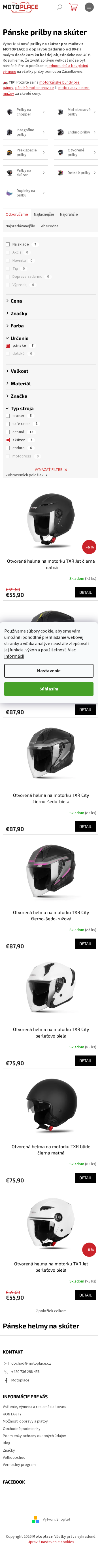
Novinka (22, 261)
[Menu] (89, 7)
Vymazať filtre (48, 470)
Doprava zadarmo (30, 276)
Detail (85, 592)
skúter (22, 440)
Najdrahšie (69, 214)
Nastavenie (49, 671)
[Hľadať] (59, 7)
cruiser (22, 416)
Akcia (20, 252)
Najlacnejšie (44, 214)
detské (22, 353)
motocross (25, 456)
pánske (22, 346)
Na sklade (24, 244)
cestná (22, 432)
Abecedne (50, 226)
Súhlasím (48, 689)
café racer (24, 424)
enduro (22, 448)
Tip (18, 269)
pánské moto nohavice (34, 88)
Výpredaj (23, 285)
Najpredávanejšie (20, 226)
